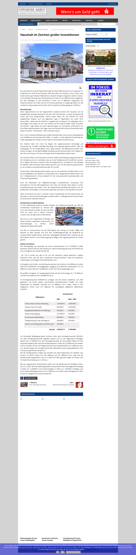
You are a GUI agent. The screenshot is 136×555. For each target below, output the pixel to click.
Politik (64, 20)
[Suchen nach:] (106, 24)
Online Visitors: (90, 158)
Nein (62, 552)
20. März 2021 (26, 40)
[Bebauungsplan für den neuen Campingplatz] (30, 467)
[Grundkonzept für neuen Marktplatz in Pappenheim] (73, 467)
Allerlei (101, 20)
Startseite (49, 4)
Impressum (23, 4)
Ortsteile (89, 20)
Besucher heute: (90, 160)
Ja (57, 552)
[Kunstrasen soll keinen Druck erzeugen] (52, 467)
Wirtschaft (76, 20)
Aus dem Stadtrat (38, 40)
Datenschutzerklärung (35, 4)
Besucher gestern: (91, 162)
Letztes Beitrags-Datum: (93, 166)
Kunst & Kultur (51, 20)
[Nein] (134, 549)
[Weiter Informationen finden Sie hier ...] (100, 121)
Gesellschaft (36, 20)
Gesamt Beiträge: (90, 164)
